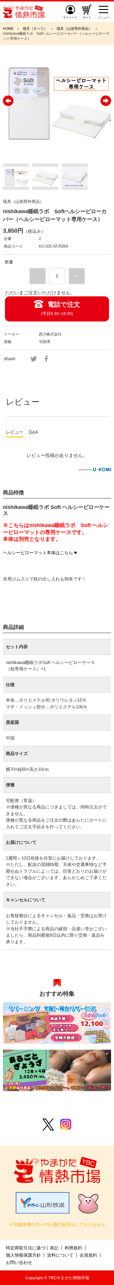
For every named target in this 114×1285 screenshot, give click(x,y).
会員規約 (88, 1255)
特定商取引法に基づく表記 (32, 1248)
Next (106, 100)
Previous (8, 100)
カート (86, 17)
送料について (60, 1255)
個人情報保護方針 (23, 1255)
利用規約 (73, 1248)
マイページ (70, 17)
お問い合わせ (19, 1262)
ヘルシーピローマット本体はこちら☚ (40, 552)
